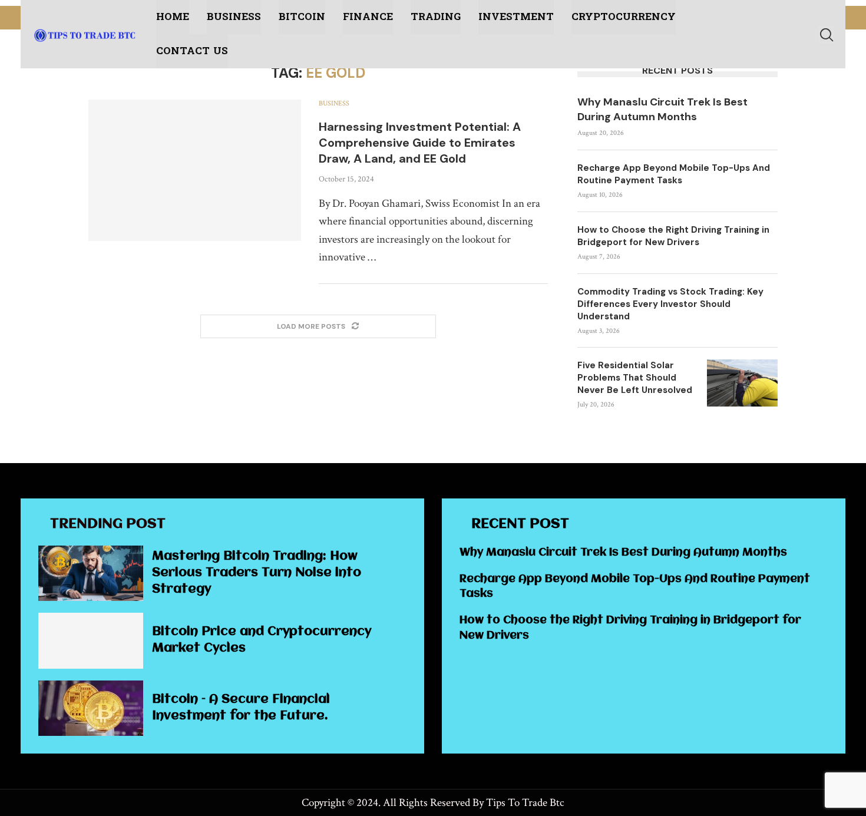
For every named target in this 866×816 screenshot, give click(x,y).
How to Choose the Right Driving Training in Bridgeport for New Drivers (673, 236)
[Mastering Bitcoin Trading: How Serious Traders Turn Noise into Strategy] (90, 573)
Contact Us (192, 51)
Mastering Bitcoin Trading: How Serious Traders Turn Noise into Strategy (256, 573)
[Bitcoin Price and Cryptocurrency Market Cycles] (90, 640)
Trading (436, 17)
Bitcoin (302, 17)
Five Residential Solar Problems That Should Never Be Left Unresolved (634, 377)
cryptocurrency (623, 17)
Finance (368, 17)
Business (234, 17)
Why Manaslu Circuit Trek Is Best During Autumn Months (662, 109)
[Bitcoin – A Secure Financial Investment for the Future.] (90, 708)
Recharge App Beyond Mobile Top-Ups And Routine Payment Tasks (673, 174)
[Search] (826, 35)
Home (172, 17)
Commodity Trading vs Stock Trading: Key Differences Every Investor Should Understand (670, 304)
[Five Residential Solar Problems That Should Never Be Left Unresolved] (742, 383)
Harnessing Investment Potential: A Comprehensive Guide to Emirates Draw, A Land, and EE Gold (420, 142)
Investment (516, 17)
